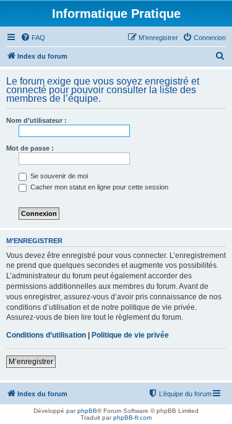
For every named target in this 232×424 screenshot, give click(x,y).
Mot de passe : (30, 148)
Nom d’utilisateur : (36, 120)
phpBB (87, 410)
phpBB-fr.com (132, 417)
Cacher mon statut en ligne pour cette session (98, 187)
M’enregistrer (31, 361)
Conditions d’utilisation (46, 335)
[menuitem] (32, 37)
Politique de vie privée (130, 335)
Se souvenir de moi (58, 176)
